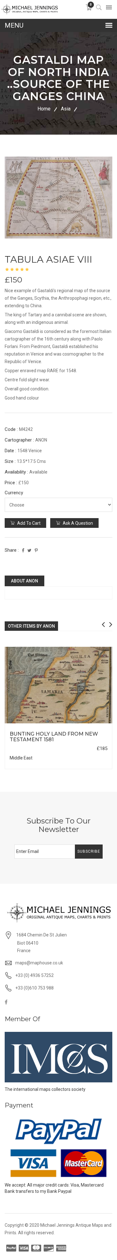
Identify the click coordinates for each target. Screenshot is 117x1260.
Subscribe (88, 851)
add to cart (28, 523)
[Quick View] (58, 685)
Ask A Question (77, 523)
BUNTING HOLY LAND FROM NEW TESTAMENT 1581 (54, 737)
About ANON (24, 580)
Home (44, 109)
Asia (66, 109)
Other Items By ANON (31, 626)
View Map (88, 723)
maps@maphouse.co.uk (39, 962)
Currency (14, 493)
